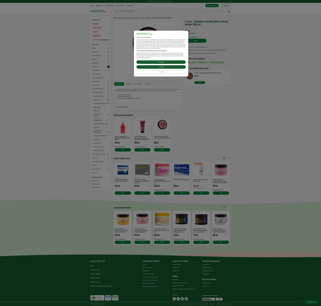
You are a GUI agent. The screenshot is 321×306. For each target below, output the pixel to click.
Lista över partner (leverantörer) (143, 57)
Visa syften (161, 71)
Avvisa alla (161, 66)
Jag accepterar (161, 62)
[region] (161, 54)
